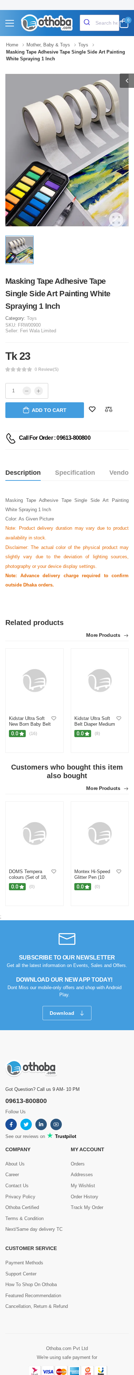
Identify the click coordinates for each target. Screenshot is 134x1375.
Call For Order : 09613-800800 (54, 438)
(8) (97, 733)
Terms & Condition (24, 1218)
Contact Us (17, 1185)
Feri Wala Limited (38, 330)
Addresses (82, 1174)
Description (23, 472)
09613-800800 (26, 1101)
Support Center (20, 1273)
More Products (103, 635)
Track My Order (87, 1207)
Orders (78, 1164)
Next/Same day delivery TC (34, 1229)
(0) (32, 887)
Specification (75, 472)
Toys (32, 318)
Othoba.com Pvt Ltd (67, 1348)
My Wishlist (83, 1185)
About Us (15, 1164)
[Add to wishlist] (53, 718)
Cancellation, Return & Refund (36, 1306)
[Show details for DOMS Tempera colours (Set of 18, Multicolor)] (34, 833)
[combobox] (99, 23)
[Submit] (87, 23)
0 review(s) (47, 369)
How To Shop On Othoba (31, 1284)
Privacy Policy (20, 1196)
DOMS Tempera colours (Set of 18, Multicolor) (28, 877)
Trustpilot (65, 1136)
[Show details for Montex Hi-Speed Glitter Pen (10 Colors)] (99, 833)
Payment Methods (24, 1262)
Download (63, 1013)
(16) (33, 733)
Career (12, 1174)
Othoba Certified (22, 1207)
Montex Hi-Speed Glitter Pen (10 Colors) (92, 877)
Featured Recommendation (33, 1295)
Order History (84, 1196)
